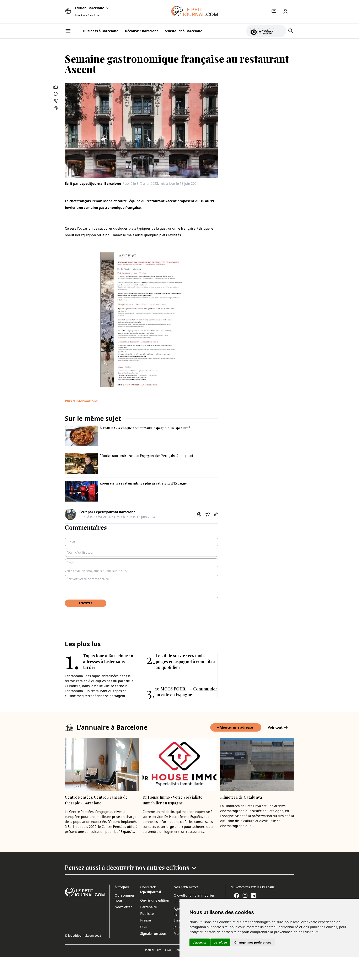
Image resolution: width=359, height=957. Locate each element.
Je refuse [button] (220, 942)
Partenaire (148, 907)
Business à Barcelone (100, 31)
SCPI (177, 902)
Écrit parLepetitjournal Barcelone (93, 183)
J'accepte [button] (199, 942)
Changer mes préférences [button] (252, 942)
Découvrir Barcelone (142, 31)
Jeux (177, 927)
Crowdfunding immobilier (194, 895)
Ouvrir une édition (154, 900)
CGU (143, 927)
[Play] (280, 31)
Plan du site (154, 950)
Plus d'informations (81, 401)
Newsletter (123, 907)
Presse (145, 920)
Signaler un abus (153, 933)
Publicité (147, 913)
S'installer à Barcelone (183, 31)
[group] (280, 30)
